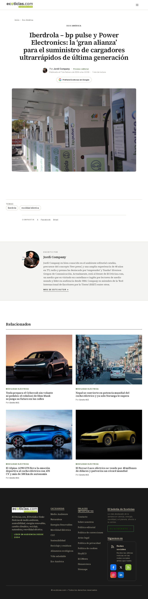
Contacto (82, 516)
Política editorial (86, 527)
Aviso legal (83, 537)
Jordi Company (61, 69)
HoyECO (82, 553)
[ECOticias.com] (19, 5)
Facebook (45, 219)
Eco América (27, 20)
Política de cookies (87, 548)
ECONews (83, 558)
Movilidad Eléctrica (61, 529)
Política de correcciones (90, 532)
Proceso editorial (81, 69)
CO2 (53, 535)
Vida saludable (58, 556)
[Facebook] (113, 567)
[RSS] (128, 567)
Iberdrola (12, 208)
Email (55, 219)
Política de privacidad (89, 543)
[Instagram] (113, 575)
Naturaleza (56, 519)
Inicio (17, 20)
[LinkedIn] (121, 575)
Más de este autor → (56, 290)
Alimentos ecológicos (62, 550)
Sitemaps (82, 569)
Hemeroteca (84, 564)
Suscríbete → (121, 528)
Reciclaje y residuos (61, 545)
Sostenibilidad (58, 540)
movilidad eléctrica (30, 208)
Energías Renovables (61, 524)
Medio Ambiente (59, 514)
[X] (121, 567)
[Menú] (137, 5)
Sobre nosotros (86, 521)
